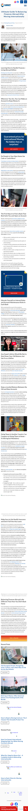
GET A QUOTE (14, 149)
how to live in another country (16, 231)
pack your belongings (8, 108)
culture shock (21, 172)
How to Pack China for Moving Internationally (11, 779)
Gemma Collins (9, 25)
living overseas (22, 80)
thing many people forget (15, 529)
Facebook (16, 375)
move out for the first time (13, 95)
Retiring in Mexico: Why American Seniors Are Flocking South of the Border (12, 697)
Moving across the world (6, 72)
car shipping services (14, 561)
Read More (14, 293)
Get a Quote (21, 1)
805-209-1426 (25, 1)
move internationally (15, 310)
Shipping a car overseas (20, 563)
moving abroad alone (9, 392)
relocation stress (9, 103)
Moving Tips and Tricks (9, 23)
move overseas (9, 469)
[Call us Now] (25, 808)
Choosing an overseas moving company (10, 161)
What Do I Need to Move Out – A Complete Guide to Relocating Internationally (12, 757)
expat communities (15, 373)
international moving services (17, 106)
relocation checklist (10, 324)
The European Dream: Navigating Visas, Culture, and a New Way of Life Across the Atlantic (13, 667)
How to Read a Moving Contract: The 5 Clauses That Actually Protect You (14, 719)
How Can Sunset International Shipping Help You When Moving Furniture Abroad (12, 741)
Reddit (24, 375)
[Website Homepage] (6, 5)
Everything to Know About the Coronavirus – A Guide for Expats (13, 287)
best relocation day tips (17, 370)
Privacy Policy (21, 809)
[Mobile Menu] (25, 5)
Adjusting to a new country (7, 170)
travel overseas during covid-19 (18, 612)
